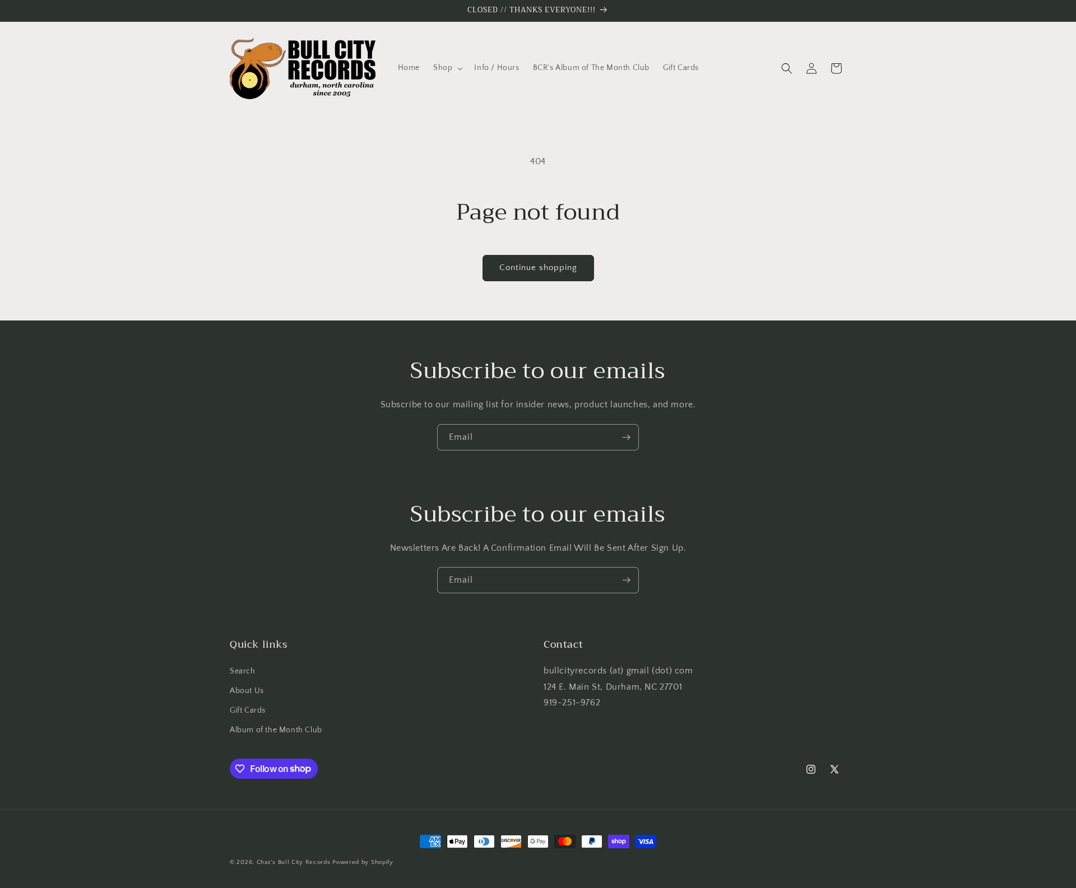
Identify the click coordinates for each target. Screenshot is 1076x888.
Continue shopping (538, 267)
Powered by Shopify (362, 862)
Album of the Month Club (276, 730)
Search (243, 671)
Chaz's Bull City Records (294, 862)
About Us (247, 690)
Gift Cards (248, 710)
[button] (446, 68)
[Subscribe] (626, 437)
